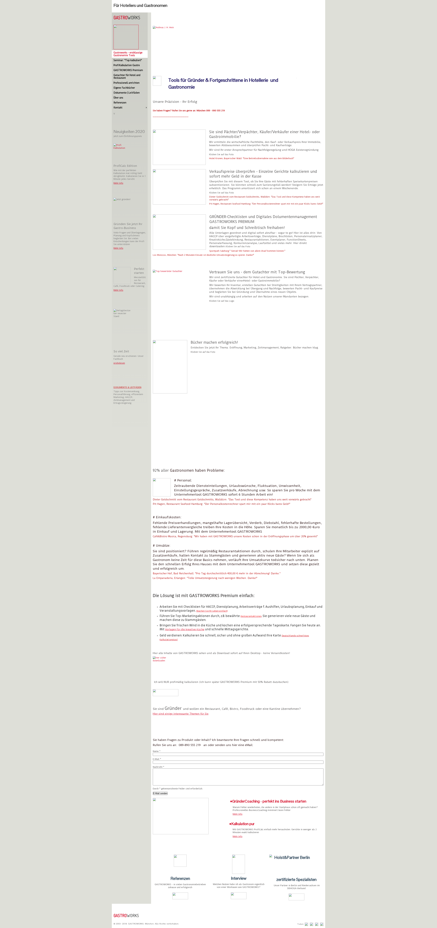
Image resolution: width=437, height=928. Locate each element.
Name (156, 751)
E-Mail (157, 759)
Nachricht (158, 767)
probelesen (119, 363)
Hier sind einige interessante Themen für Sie (180, 713)
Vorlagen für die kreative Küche (184, 629)
